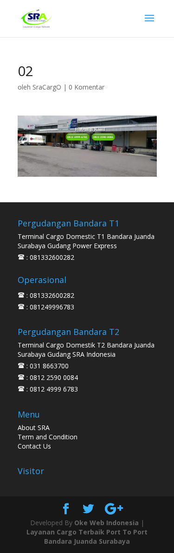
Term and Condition (47, 436)
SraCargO (46, 87)
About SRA (34, 427)
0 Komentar (86, 87)
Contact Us (34, 446)
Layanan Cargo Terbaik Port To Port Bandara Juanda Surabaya (87, 536)
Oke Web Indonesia (106, 522)
